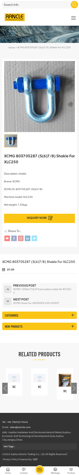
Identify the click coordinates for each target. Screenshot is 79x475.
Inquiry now (37, 218)
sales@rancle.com (20, 427)
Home (11, 47)
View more (13, 393)
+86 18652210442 (17, 422)
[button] (74, 388)
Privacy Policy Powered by (17, 459)
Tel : (4, 422)
